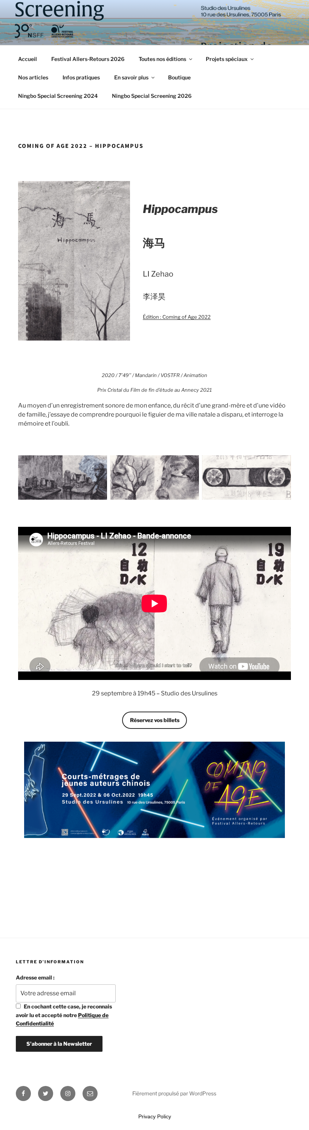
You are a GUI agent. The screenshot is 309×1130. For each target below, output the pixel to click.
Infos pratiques (81, 77)
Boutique (179, 77)
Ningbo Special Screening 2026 (151, 96)
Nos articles (33, 77)
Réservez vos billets (154, 720)
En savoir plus (131, 77)
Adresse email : (35, 977)
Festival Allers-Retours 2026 (87, 59)
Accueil (27, 59)
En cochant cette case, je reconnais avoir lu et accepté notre (64, 1015)
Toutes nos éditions (162, 59)
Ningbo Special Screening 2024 (58, 96)
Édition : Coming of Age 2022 (177, 317)
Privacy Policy (154, 1116)
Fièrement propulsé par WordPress (174, 1093)
